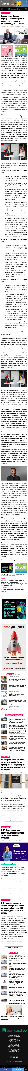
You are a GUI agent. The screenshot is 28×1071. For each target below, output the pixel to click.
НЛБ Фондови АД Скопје (8, 864)
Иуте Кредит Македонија (17, 574)
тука (8, 167)
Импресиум (8, 1061)
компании (12, 575)
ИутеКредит (5, 575)
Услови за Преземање (17, 1061)
